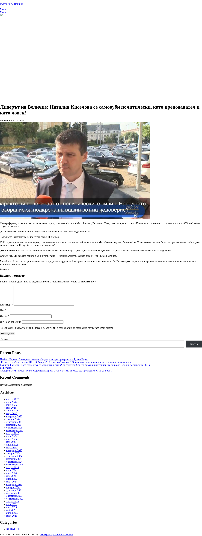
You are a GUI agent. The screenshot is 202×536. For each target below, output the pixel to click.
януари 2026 (13, 419)
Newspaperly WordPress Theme (56, 534)
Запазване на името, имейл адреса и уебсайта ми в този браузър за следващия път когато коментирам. (58, 327)
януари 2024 (13, 487)
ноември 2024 (13, 459)
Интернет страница (10, 321)
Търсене (4, 339)
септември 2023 (14, 498)
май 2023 (11, 510)
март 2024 (11, 481)
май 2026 (11, 407)
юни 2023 (11, 507)
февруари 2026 (14, 416)
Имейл (4, 316)
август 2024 (12, 467)
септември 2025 (14, 430)
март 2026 (11, 413)
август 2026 (12, 399)
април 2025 (12, 444)
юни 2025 (11, 439)
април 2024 (12, 478)
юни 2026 (11, 405)
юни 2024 (11, 473)
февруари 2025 (14, 450)
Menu (3, 9)
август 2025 (12, 433)
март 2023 (11, 515)
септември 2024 (14, 464)
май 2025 (11, 441)
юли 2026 (11, 402)
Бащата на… (6, 367)
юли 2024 (11, 470)
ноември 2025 (13, 424)
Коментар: (6, 304)
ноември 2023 (13, 493)
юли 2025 (11, 436)
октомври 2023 (14, 495)
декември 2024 (14, 456)
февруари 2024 (14, 484)
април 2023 (12, 513)
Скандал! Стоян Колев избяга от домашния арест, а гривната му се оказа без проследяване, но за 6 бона (56, 370)
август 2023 (12, 501)
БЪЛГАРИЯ (12, 529)
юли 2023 (11, 504)
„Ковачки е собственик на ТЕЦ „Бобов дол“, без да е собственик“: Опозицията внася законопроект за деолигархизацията (65, 362)
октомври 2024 (14, 461)
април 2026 (12, 410)
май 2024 (11, 476)
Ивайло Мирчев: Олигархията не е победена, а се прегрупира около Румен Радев (44, 359)
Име (3, 310)
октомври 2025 (14, 427)
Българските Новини (11, 4)
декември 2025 (14, 422)
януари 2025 (13, 453)
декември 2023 (14, 490)
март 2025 (11, 447)
